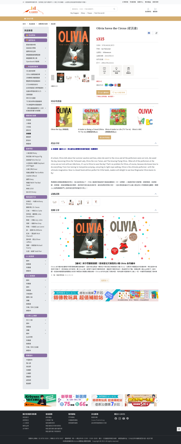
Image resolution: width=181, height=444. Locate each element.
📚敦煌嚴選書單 (32, 66)
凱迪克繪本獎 (31, 44)
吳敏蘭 (53, 24)
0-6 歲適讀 (30, 256)
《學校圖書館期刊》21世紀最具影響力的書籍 (35, 109)
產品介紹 (55, 143)
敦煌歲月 (26, 417)
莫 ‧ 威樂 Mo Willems (34, 230)
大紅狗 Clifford (31, 176)
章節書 (28, 290)
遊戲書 (28, 264)
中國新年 (29, 360)
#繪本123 (54, 86)
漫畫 (27, 300)
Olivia (107, 59)
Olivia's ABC (137, 129)
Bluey (83, 13)
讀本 (27, 287)
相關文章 (55, 210)
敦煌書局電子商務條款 (53, 431)
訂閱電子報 (49, 420)
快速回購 (133, 2)
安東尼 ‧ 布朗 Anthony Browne (34, 202)
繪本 (27, 260)
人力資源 (26, 423)
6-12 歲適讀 (30, 275)
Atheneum (107, 52)
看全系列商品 (105, 137)
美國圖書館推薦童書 (33, 55)
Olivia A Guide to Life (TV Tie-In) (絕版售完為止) (118, 130)
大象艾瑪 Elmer (31, 169)
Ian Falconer (106, 48)
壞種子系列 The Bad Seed (33, 183)
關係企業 (26, 426)
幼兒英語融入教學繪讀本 (34, 88)
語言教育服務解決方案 (99, 423)
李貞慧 (28, 120)
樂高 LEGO (30, 188)
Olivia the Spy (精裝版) (60, 129)
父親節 (28, 373)
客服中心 (140, 2)
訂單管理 (125, 2)
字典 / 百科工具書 (32, 307)
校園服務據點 (73, 420)
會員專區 (148, 11)
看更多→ (104, 280)
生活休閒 (29, 337)
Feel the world (99, 13)
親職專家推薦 (43, 24)
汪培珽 (28, 127)
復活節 (28, 366)
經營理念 (26, 420)
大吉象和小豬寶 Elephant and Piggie (35, 164)
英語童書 (32, 24)
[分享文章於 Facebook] (149, 33)
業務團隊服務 (73, 423)
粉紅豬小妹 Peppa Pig (34, 156)
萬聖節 (28, 376)
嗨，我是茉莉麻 (58, 275)
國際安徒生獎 (31, 51)
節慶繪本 (29, 355)
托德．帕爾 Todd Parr (34, 251)
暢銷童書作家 (31, 197)
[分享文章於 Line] (153, 33)
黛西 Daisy (30, 179)
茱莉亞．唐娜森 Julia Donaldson (33, 215)
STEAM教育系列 (32, 84)
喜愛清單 (155, 2)
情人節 (28, 363)
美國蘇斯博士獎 (31, 58)
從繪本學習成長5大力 (33, 91)
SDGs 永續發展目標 (33, 74)
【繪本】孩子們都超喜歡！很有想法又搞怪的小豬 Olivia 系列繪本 (104, 263)
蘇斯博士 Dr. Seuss (32, 207)
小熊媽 (28, 123)
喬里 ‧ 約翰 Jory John (34, 220)
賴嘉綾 (28, 143)
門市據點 (71, 417)
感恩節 (28, 380)
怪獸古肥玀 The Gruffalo (35, 172)
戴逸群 (28, 137)
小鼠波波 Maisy (31, 153)
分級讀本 (29, 293)
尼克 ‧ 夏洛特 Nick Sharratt (33, 234)
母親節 (28, 370)
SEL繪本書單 (30, 71)
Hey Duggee (74, 13)
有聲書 (28, 267)
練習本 (28, 271)
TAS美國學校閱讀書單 (34, 104)
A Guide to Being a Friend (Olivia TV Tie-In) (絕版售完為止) (91, 130)
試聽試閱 (55, 194)
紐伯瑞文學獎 (31, 48)
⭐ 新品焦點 (30, 35)
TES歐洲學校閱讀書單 (34, 101)
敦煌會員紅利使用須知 (53, 426)
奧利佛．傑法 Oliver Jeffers (33, 240)
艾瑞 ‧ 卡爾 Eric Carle (34, 210)
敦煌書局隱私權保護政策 (54, 428)
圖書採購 (94, 417)
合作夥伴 (26, 428)
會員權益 (148, 2)
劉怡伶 (28, 140)
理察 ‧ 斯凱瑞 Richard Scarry (34, 246)
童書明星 (29, 148)
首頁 (24, 24)
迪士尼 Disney (31, 192)
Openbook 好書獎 (32, 61)
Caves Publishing (98, 420)
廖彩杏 (28, 130)
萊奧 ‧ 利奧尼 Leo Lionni (35, 226)
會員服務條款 (50, 423)
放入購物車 (104, 92)
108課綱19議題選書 (33, 77)
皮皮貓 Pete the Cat (33, 160)
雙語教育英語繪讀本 (33, 81)
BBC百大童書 (31, 98)
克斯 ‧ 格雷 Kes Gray (33, 223)
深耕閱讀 (29, 94)
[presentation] (24, 400)
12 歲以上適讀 (31, 315)
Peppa (89, 13)
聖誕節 (28, 383)
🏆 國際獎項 (30, 40)
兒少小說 (29, 320)
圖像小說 (29, 297)
